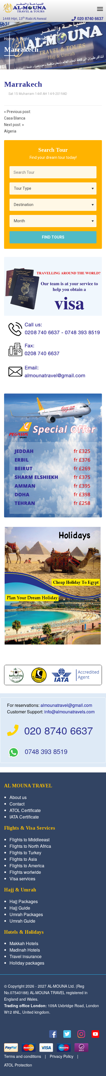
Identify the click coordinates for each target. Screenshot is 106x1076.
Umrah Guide (22, 921)
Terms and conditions (22, 1056)
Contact (17, 804)
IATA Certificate (24, 817)
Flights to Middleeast (29, 839)
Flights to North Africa (30, 846)
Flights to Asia (23, 859)
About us (18, 797)
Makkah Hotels (24, 943)
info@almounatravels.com (69, 711)
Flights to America (27, 865)
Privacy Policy (61, 1056)
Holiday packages (27, 963)
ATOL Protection (18, 1065)
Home (9, 39)
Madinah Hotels (25, 950)
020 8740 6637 (90, 18)
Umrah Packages (26, 914)
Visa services (22, 878)
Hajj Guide (20, 908)
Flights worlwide (25, 872)
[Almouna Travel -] (24, 7)
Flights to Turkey (25, 852)
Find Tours (53, 237)
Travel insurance (26, 956)
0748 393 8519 (46, 751)
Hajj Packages (24, 901)
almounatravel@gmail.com (66, 705)
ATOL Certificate (25, 810)
